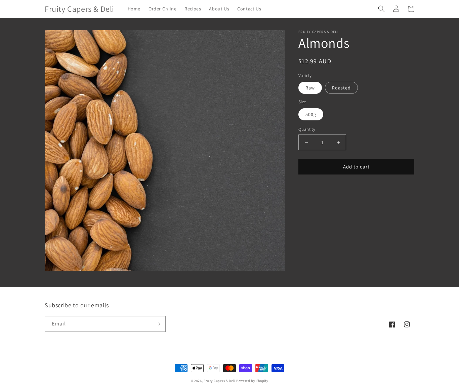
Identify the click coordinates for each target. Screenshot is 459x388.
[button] (381, 8)
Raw (310, 88)
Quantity (306, 129)
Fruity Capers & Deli (219, 381)
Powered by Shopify (252, 381)
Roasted (341, 88)
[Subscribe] (158, 324)
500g (310, 114)
